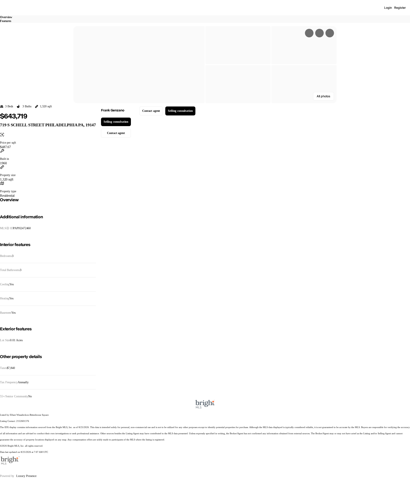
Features (5, 21)
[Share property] (329, 33)
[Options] (309, 33)
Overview (6, 17)
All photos (323, 96)
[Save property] (319, 33)
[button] (139, 64)
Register (400, 7)
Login (388, 7)
